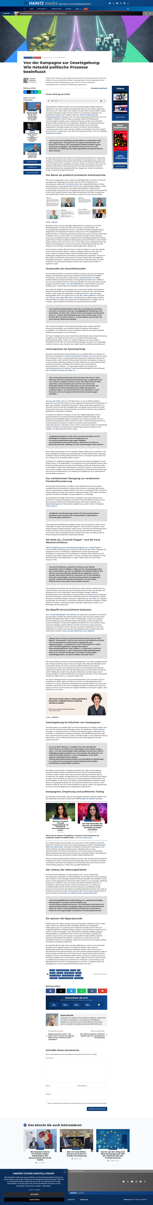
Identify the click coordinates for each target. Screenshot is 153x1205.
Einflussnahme (55, 975)
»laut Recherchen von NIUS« (89, 278)
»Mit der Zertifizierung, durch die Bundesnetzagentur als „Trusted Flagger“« (74, 547)
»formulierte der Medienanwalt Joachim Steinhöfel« (78, 893)
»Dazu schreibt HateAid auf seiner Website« (78, 631)
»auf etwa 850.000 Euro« (75, 284)
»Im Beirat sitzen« (72, 184)
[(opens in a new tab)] (120, 141)
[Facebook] (124, 3)
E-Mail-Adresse (82, 1086)
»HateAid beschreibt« (54, 133)
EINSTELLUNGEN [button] (34, 1190)
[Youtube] (117, 3)
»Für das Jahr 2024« (53, 401)
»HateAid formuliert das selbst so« (62, 370)
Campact (60, 973)
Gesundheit (40, 1148)
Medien (73, 970)
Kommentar (37, 57)
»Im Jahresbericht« (59, 429)
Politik (52, 970)
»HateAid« (54, 222)
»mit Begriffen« (94, 596)
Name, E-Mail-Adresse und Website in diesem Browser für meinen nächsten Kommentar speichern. (77, 1103)
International (76, 1148)
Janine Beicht (32, 79)
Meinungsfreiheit (63, 970)
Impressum (84, 1199)
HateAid (78, 973)
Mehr (77, 9)
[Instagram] (120, 3)
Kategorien (41, 9)
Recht (32, 130)
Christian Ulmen (68, 975)
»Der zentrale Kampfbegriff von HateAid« (61, 615)
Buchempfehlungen (121, 151)
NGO (78, 970)
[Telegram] (109, 3)
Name (48, 1086)
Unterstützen (56, 9)
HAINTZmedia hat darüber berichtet (88, 799)
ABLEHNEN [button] (34, 1194)
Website (48, 1094)
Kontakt (68, 9)
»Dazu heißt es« (51, 506)
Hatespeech (79, 978)
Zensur (52, 973)
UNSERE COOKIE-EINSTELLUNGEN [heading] (33, 1173)
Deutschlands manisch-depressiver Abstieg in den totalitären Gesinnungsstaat (43, 13)
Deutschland (28, 57)
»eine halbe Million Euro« (64, 298)
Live (85, 9)
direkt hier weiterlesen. (84, 838)
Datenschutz (70, 1199)
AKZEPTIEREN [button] (34, 1200)
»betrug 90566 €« (89, 295)
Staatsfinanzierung (66, 978)
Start (31, 9)
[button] (128, 9)
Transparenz (69, 973)
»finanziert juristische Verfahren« (76, 356)
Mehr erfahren (46, 1186)
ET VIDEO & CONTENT (140, 1199)
